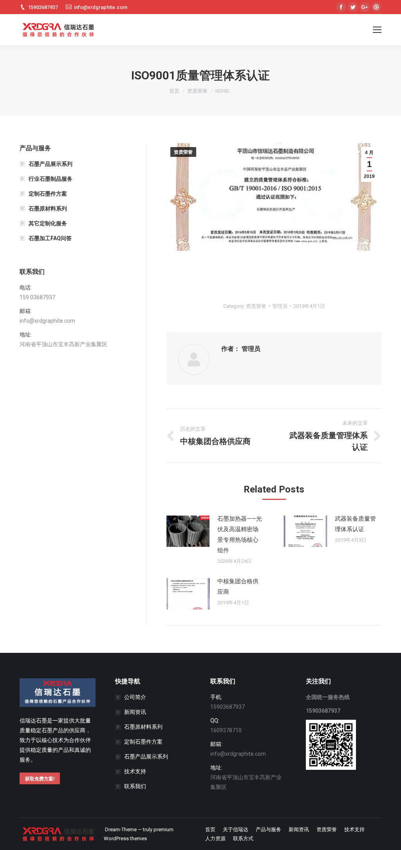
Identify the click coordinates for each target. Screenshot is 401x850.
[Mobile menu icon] (377, 29)
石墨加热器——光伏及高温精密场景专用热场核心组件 (239, 534)
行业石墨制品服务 (50, 179)
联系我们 (135, 786)
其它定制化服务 (48, 223)
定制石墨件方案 (48, 193)
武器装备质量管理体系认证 (355, 524)
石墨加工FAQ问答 (50, 238)
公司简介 (135, 697)
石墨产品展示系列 (50, 164)
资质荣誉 (197, 91)
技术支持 (135, 771)
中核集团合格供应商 (237, 586)
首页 (174, 91)
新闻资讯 (135, 712)
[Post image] (188, 531)
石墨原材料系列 (48, 208)
